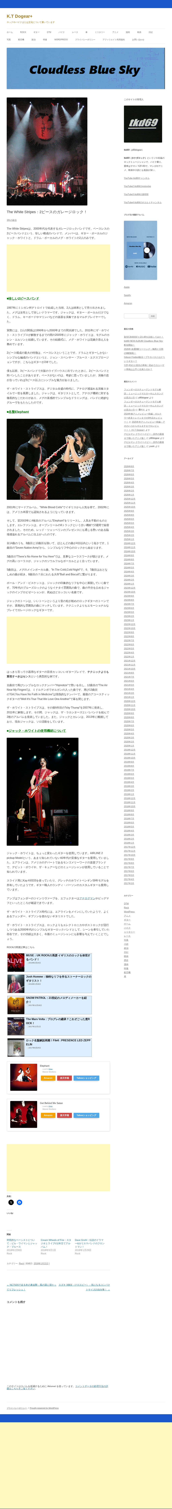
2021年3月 (129, 693)
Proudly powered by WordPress (44, 1408)
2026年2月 (129, 490)
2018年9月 (129, 810)
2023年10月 (129, 592)
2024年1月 (129, 584)
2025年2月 (129, 535)
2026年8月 (129, 466)
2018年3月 (129, 835)
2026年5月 (129, 478)
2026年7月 (129, 470)
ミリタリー (100, 32)
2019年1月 (129, 794)
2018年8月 (129, 814)
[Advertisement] (58, 268)
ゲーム (127, 924)
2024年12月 (129, 543)
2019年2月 (129, 790)
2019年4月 (129, 782)
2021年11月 (129, 665)
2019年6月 (129, 774)
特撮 (45, 39)
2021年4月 (129, 689)
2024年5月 (129, 567)
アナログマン (87, 898)
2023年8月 (129, 600)
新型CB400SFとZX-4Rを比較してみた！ (144, 337)
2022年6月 (129, 644)
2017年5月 (129, 875)
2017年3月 (129, 883)
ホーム (10, 32)
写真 (9, 39)
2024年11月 (129, 547)
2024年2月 (129, 580)
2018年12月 (129, 798)
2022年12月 (129, 624)
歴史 (126, 960)
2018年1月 (129, 843)
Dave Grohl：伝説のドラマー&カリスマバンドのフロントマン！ (90, 1243)
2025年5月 (129, 523)
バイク (62, 32)
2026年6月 (129, 474)
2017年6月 (129, 871)
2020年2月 (129, 741)
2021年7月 (129, 677)
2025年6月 (129, 519)
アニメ (115, 32)
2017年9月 (129, 859)
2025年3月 (129, 531)
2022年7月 (129, 640)
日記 (151, 32)
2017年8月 (129, 863)
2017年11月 (129, 851)
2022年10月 (129, 628)
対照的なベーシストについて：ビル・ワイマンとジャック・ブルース (22, 1243)
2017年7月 (129, 867)
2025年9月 (129, 511)
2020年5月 (129, 729)
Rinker (51, 1069)
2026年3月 (129, 486)
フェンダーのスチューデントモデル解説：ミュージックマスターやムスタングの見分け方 (143, 393)
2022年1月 (129, 656)
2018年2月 (129, 839)
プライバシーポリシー (85, 39)
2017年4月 (129, 879)
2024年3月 (129, 575)
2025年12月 (129, 499)
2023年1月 (129, 620)
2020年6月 (129, 725)
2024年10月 (129, 551)
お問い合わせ (138, 39)
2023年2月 (129, 616)
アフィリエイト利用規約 (114, 39)
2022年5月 (129, 648)
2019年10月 (129, 758)
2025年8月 (129, 515)
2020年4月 (129, 733)
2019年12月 (129, 750)
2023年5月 (129, 612)
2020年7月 (129, 721)
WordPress (61, 39)
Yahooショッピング (86, 1078)
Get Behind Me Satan (51, 1103)
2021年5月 (129, 685)
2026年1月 (129, 494)
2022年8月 (129, 636)
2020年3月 (129, 737)
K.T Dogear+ (19, 16)
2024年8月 (129, 559)
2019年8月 (129, 766)
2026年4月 (129, 482)
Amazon (48, 1078)
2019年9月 (129, 762)
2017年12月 (129, 847)
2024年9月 (129, 555)
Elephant (44, 1065)
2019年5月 (129, 778)
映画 (139, 32)
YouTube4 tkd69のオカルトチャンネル (143, 202)
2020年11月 (129, 705)
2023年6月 (129, 608)
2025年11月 (129, 503)
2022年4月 (129, 652)
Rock (23, 32)
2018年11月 (129, 802)
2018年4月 (129, 830)
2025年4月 (129, 527)
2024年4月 (129, 571)
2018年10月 (129, 806)
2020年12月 (129, 701)
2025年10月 (129, 507)
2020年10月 (129, 709)
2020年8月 (129, 717)
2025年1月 (129, 539)
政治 (34, 39)
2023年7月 (129, 604)
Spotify (127, 295)
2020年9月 (129, 713)
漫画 (128, 32)
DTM (49, 32)
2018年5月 (129, 826)
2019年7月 (129, 770)
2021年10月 (129, 669)
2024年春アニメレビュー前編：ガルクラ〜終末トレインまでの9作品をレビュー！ (143, 418)
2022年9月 (129, 632)
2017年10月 (129, 855)
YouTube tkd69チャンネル (136, 178)
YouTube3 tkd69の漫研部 (136, 194)
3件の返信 (12, 220)
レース (75, 32)
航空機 (21, 39)
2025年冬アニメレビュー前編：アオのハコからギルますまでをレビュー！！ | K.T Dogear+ (144, 426)
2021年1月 (129, 697)
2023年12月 (129, 588)
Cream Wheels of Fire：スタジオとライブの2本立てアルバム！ (56, 1243)
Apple (127, 287)
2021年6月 (129, 681)
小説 (126, 944)
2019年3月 (129, 786)
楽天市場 (64, 1078)
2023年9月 (129, 596)
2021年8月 (129, 673)
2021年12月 (129, 660)
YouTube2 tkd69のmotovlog (137, 186)
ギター (36, 32)
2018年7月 (129, 818)
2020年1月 (129, 745)
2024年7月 (129, 563)
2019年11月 (129, 754)
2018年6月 (129, 822)
